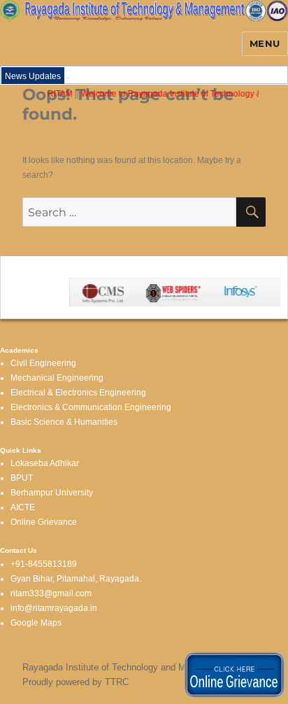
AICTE (22, 507)
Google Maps (36, 623)
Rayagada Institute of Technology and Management (126, 667)
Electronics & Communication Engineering (90, 407)
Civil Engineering (43, 363)
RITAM (58, 94)
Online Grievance (43, 522)
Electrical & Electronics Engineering (78, 392)
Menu (265, 43)
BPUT (21, 478)
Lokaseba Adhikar (44, 463)
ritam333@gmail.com (51, 593)
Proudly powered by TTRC (75, 682)
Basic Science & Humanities (63, 422)
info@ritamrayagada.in (53, 608)
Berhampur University (51, 493)
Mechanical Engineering (56, 378)
